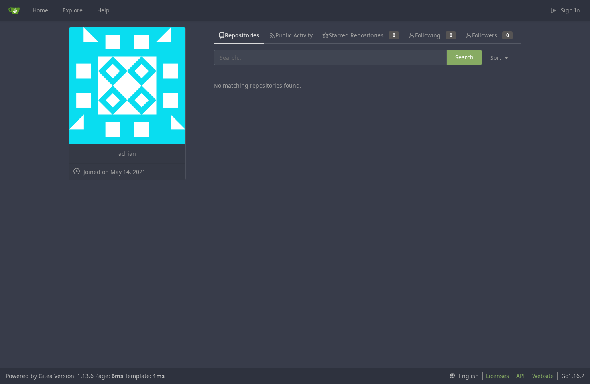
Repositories (242, 35)
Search (464, 57)
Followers (490, 35)
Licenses (497, 376)
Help (103, 10)
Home (40, 10)
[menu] (502, 58)
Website (543, 376)
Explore (73, 10)
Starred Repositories (362, 35)
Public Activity (294, 35)
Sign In (570, 10)
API (520, 376)
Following (433, 35)
